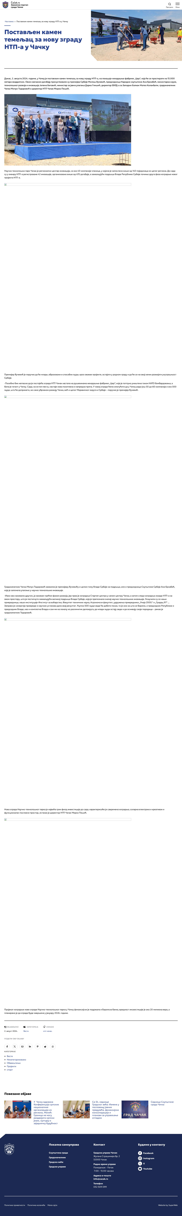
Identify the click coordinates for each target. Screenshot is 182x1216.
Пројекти (11, 1066)
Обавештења (13, 1063)
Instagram (148, 1158)
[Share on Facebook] (7, 1046)
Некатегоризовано (16, 1059)
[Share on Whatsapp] (53, 1046)
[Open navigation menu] (178, 6)
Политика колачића (36, 1205)
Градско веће (56, 1162)
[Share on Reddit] (45, 1046)
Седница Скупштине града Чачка (162, 1103)
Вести (10, 1056)
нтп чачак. (47, 1031)
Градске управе (57, 1166)
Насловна (9, 21)
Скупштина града (58, 1152)
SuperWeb (173, 1205)
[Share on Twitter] (15, 1046)
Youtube (147, 1168)
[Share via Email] (22, 1046)
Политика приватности (14, 1205)
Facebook (148, 1153)
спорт (10, 1069)
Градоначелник (57, 1157)
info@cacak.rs (100, 1179)
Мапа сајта (52, 1205)
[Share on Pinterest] (37, 1046)
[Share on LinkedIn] (30, 1046)
